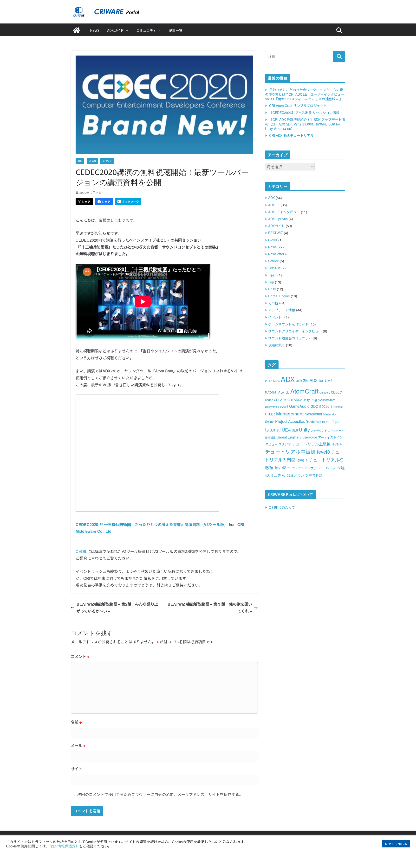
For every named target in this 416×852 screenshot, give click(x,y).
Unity (272, 289)
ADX (80, 161)
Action (276, 381)
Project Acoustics (290, 421)
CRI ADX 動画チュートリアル (291, 135)
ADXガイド (115, 30)
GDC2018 (325, 406)
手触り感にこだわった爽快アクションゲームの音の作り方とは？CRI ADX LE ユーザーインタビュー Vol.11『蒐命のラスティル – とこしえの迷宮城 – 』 (304, 94)
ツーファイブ (295, 468)
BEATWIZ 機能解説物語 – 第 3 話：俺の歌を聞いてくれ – (210, 607)
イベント (107, 161)
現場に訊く (276, 345)
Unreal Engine (279, 296)
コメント (80, 656)
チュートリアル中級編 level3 (297, 451)
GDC (314, 406)
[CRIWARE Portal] (76, 30)
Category (324, 392)
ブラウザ (310, 468)
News (94, 30)
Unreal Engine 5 (289, 436)
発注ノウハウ (297, 475)
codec (269, 399)
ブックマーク (130, 202)
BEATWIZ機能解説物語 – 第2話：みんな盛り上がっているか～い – (117, 607)
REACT (326, 422)
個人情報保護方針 (64, 845)
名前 (76, 722)
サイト (76, 768)
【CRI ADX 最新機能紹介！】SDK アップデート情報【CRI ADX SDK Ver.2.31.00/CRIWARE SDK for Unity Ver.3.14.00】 (305, 124)
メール (78, 745)
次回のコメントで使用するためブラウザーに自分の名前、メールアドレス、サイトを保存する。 (160, 794)
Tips (271, 275)
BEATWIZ (275, 232)
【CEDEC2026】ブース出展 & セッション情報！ (306, 112)
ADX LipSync (278, 218)
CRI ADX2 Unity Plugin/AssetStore (311, 399)
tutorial (273, 429)
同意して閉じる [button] (396, 843)
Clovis (272, 240)
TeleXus (274, 267)
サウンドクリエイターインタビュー (295, 331)
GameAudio (299, 406)
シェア (85, 202)
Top (271, 282)
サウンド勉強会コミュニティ (290, 338)
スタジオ (285, 444)
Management (290, 413)
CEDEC (336, 392)
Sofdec (273, 260)
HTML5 (270, 414)
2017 (268, 380)
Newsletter (276, 253)
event (284, 406)
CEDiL (81, 551)
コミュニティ (146, 30)
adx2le (302, 380)
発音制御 (315, 475)
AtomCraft (304, 390)
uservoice (309, 436)
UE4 (286, 429)
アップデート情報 (281, 309)
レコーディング (326, 468)
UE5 (295, 430)
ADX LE (274, 204)
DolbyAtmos (272, 406)
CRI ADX (280, 399)
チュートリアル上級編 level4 (317, 443)
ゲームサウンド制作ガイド (288, 324)
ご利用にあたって (281, 507)
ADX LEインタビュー (284, 211)
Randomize (313, 421)
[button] (126, 30)
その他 (273, 303)
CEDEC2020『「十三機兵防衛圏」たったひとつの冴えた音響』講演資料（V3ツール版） (152, 524)
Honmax (338, 406)
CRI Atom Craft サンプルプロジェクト (298, 105)
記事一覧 (175, 30)
